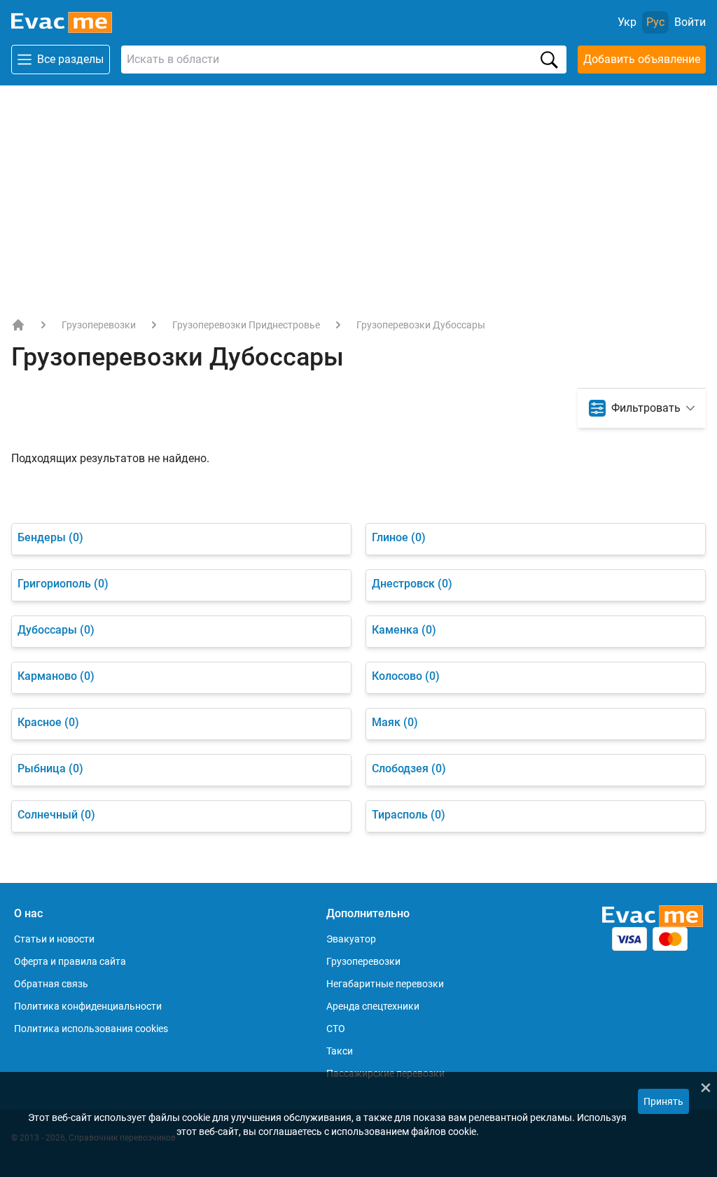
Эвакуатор (351, 939)
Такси (339, 1051)
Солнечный (56, 814)
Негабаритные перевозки (385, 983)
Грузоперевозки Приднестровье (246, 324)
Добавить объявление (641, 59)
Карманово (56, 676)
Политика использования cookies (91, 1028)
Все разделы (70, 59)
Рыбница (50, 768)
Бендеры (50, 537)
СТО (335, 1028)
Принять (663, 1101)
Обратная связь (51, 983)
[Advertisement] (358, 190)
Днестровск (412, 583)
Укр (627, 22)
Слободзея (409, 768)
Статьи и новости (54, 939)
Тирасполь (408, 814)
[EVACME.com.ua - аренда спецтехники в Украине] (18, 325)
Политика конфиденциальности (88, 1006)
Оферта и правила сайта (70, 961)
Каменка (404, 629)
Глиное (399, 537)
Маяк (395, 722)
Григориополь (63, 583)
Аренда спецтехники (372, 1006)
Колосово (406, 676)
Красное (48, 722)
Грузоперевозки (99, 324)
